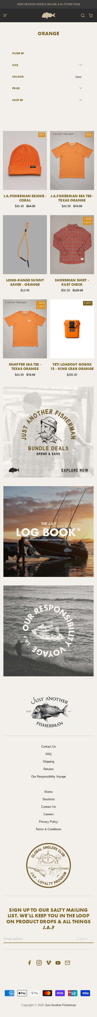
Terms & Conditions (48, 829)
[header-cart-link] (91, 15)
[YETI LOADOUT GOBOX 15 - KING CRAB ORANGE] (72, 328)
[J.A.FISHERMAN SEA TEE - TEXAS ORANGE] (72, 160)
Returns (49, 769)
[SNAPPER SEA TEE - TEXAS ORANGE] (25, 328)
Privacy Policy (48, 821)
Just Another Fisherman (60, 1005)
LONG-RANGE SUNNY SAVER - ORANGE (25, 282)
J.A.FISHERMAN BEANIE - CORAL (25, 198)
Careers (49, 814)
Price (16, 88)
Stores (48, 791)
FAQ (48, 754)
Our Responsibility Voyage (48, 776)
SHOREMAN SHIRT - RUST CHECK (72, 282)
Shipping (48, 761)
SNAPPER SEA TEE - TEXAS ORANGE (25, 366)
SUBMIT (82, 939)
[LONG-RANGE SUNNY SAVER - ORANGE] (25, 244)
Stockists (48, 799)
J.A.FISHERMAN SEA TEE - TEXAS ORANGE (72, 198)
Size (15, 65)
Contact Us (48, 746)
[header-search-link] (83, 15)
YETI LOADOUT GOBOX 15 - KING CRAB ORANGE (71, 366)
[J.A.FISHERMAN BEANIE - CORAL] (25, 160)
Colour (18, 76)
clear (78, 77)
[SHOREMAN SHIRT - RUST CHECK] (72, 244)
